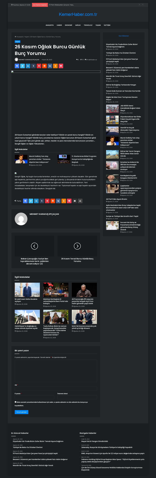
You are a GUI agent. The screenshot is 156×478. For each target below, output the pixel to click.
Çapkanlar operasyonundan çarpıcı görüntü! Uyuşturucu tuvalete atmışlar (130, 189)
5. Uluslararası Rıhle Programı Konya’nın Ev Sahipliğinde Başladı (84, 159)
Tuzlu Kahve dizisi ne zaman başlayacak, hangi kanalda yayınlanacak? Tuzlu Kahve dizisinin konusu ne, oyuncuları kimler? (54, 330)
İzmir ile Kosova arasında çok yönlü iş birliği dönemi (84, 327)
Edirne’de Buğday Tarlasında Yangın (121, 85)
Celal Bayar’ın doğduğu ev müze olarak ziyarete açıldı (26, 327)
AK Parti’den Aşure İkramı (116, 199)
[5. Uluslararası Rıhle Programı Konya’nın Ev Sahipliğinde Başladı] (64, 159)
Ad (16, 385)
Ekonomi (68, 25)
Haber (59, 25)
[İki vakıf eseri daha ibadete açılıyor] (27, 290)
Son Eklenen (124, 36)
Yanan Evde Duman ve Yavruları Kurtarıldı (123, 91)
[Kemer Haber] (78, 14)
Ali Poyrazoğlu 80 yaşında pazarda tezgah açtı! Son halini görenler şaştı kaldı (82, 301)
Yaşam (98, 25)
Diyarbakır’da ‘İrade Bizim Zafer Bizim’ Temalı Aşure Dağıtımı (122, 45)
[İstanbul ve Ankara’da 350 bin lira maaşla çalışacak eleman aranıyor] (112, 165)
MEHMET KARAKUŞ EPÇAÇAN (29, 59)
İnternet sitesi (62, 393)
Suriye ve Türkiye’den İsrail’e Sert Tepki (122, 216)
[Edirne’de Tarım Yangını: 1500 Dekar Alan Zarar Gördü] (112, 154)
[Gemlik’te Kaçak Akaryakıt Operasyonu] (112, 131)
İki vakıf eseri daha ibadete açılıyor (26, 300)
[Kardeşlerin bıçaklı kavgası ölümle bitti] (112, 178)
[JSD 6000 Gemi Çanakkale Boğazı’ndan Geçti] (112, 109)
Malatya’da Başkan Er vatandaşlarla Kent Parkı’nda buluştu (55, 301)
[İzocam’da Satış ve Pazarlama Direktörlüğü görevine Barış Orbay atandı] (112, 225)
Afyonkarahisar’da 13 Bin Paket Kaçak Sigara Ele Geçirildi (130, 119)
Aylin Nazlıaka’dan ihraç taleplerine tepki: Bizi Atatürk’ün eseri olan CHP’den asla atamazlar (123, 207)
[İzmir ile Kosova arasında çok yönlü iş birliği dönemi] (84, 317)
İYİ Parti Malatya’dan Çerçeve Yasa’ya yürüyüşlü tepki (67, 5)
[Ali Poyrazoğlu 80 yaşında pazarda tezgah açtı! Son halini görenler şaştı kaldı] (84, 290)
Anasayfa (50, 25)
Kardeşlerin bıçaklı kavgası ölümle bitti (128, 176)
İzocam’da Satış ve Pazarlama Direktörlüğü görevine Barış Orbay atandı (130, 226)
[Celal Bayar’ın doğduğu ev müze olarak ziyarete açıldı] (27, 317)
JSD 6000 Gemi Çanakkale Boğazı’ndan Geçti (130, 108)
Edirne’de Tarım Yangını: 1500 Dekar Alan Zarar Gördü (130, 153)
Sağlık (78, 25)
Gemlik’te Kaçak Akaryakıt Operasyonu (129, 129)
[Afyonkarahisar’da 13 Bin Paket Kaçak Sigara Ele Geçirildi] (112, 120)
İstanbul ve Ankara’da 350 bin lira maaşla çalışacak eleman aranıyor (129, 166)
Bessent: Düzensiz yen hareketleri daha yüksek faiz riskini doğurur (122, 69)
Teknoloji (88, 25)
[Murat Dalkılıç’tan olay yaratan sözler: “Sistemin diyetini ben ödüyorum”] (21, 159)
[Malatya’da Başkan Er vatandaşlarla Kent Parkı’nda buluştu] (55, 290)
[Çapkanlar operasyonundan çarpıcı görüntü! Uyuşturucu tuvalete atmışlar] (112, 189)
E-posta (18, 393)
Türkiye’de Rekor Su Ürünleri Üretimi (121, 53)
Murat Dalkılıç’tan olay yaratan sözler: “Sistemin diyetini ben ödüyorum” (39, 159)
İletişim (107, 25)
